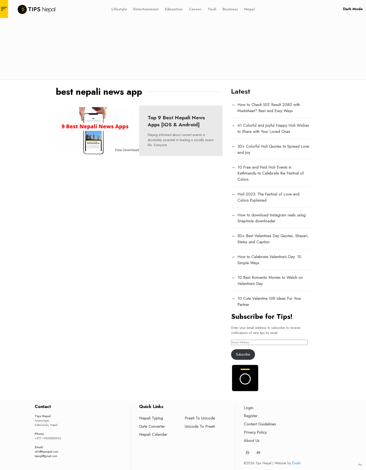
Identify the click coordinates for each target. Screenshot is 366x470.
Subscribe (243, 354)
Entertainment (146, 9)
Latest (240, 91)
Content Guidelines (260, 424)
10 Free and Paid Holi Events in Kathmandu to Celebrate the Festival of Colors (270, 173)
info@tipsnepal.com (46, 451)
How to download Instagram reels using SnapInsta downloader (271, 218)
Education (174, 9)
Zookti (296, 463)
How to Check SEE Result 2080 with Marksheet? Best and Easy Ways (268, 108)
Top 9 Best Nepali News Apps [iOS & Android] (176, 121)
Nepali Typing (151, 418)
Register (251, 416)
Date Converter (152, 426)
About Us (251, 440)
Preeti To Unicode (200, 418)
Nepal (249, 9)
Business (230, 9)
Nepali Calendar (153, 434)
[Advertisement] (183, 49)
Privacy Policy (255, 432)
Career (195, 9)
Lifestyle (119, 9)
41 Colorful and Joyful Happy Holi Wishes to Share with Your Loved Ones (273, 128)
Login (248, 408)
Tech (212, 9)
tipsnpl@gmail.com (46, 456)
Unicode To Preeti (200, 426)
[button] (360, 465)
